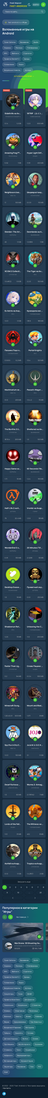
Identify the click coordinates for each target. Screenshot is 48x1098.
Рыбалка (38, 1016)
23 (41, 892)
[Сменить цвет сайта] (29, 4)
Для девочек (29, 1000)
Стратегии (28, 53)
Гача (31, 1067)
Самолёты (19, 1033)
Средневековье (20, 1022)
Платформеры (32, 48)
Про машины (9, 1044)
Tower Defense (10, 42)
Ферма (6, 1022)
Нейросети (8, 1055)
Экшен (21, 64)
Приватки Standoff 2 (11, 59)
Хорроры (7, 48)
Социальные (30, 1050)
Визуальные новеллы (12, 70)
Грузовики (39, 1044)
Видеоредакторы (23, 1055)
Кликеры (7, 1011)
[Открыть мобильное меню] (43, 4)
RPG (5, 53)
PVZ (39, 1067)
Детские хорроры (11, 1039)
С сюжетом (36, 1005)
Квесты (18, 1016)
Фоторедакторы (10, 1061)
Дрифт (29, 994)
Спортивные (20, 1011)
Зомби (35, 42)
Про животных (36, 1022)
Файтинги (15, 53)
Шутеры (28, 70)
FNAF (6, 1072)
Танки (18, 1050)
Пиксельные (8, 1005)
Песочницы (33, 1011)
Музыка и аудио (27, 1061)
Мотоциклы (30, 1027)
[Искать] (42, 11)
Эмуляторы (8, 1067)
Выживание (24, 42)
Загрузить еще (24, 882)
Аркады (27, 59)
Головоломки (9, 64)
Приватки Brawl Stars (12, 1000)
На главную (21, 917)
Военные (7, 1016)
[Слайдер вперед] (10, 917)
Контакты (7, 1088)
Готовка (30, 1033)
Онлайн (35, 1039)
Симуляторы (9, 994)
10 (18, 892)
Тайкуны (7, 1033)
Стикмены (8, 1050)
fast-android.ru (14, 22)
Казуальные (22, 1005)
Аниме (28, 1016)
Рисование (21, 1067)
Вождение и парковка (12, 1027)
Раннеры (19, 48)
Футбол (25, 1039)
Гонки (20, 994)
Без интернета (24, 1044)
